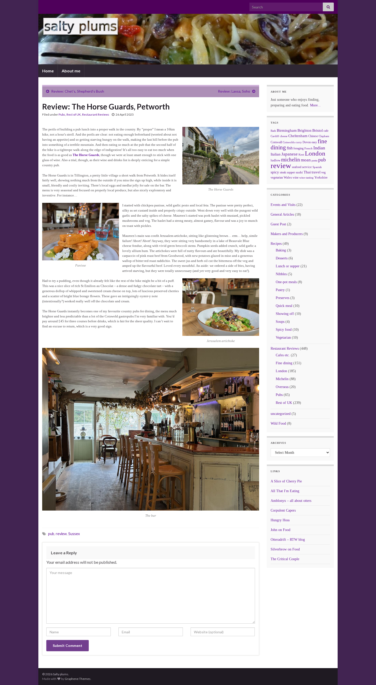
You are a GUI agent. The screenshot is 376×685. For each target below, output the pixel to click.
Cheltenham (297, 136)
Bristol (317, 130)
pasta (314, 160)
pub (51, 534)
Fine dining (284, 363)
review (61, 534)
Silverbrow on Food (285, 549)
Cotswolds (289, 142)
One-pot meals (286, 282)
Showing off (285, 314)
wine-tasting (306, 177)
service (307, 167)
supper (291, 172)
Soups (280, 322)
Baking (281, 250)
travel (316, 172)
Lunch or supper (288, 266)
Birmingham (287, 130)
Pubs (62, 114)
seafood (296, 167)
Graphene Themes (78, 679)
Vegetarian (283, 337)
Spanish (317, 167)
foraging (298, 148)
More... (315, 105)
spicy (275, 172)
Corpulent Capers (283, 510)
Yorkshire (321, 177)
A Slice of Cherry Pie (286, 481)
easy (314, 142)
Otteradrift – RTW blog (288, 540)
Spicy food (284, 330)
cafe (326, 130)
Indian (319, 147)
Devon (307, 142)
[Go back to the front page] (188, 39)
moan (306, 160)
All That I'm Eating (285, 491)
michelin (290, 160)
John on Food (280, 530)
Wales (288, 177)
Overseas (282, 387)
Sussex (74, 534)
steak (283, 172)
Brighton (304, 130)
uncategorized (281, 414)
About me (71, 70)
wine (295, 177)
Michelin (282, 379)
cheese (283, 136)
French (308, 148)
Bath (273, 130)
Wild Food (278, 423)
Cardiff (275, 136)
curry (298, 142)
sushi (299, 172)
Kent (301, 154)
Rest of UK (74, 114)
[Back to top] (364, 673)
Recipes (276, 244)
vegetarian (277, 177)
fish (290, 148)
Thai (307, 172)
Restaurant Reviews (95, 114)
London (315, 153)
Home (48, 70)
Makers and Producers (287, 234)
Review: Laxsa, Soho (234, 91)
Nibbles (281, 274)
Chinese (313, 136)
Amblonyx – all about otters (291, 501)
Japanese (289, 154)
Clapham (324, 136)
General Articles (282, 214)
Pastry (280, 290)
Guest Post (278, 224)
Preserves (282, 298)
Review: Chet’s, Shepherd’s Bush (77, 91)
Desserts (281, 258)
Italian (276, 154)
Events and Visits (283, 205)
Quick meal (284, 306)
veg (323, 172)
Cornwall (276, 142)
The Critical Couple (285, 559)
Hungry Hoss (280, 520)
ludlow (275, 160)
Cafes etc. (283, 355)
